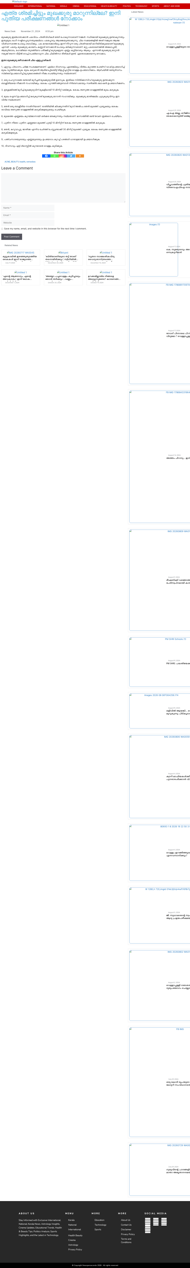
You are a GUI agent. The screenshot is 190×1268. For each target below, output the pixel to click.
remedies (31, 161)
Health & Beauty (109, 6)
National (51, 6)
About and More (172, 6)
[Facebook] (46, 156)
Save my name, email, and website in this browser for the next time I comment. (45, 228)
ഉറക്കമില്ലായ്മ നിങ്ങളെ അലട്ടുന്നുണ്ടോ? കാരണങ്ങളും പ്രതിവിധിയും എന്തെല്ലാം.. (105, 279)
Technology (141, 6)
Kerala (63, 6)
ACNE (7, 161)
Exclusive (19, 6)
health (22, 161)
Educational (90, 6)
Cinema (76, 6)
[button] (64, 6)
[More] (80, 156)
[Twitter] (71, 156)
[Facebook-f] (148, 1222)
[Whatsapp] (54, 156)
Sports (155, 6)
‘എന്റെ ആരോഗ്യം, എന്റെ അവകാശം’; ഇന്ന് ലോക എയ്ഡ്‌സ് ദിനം (17, 279)
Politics (127, 6)
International (35, 6)
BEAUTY (15, 161)
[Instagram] (63, 156)
